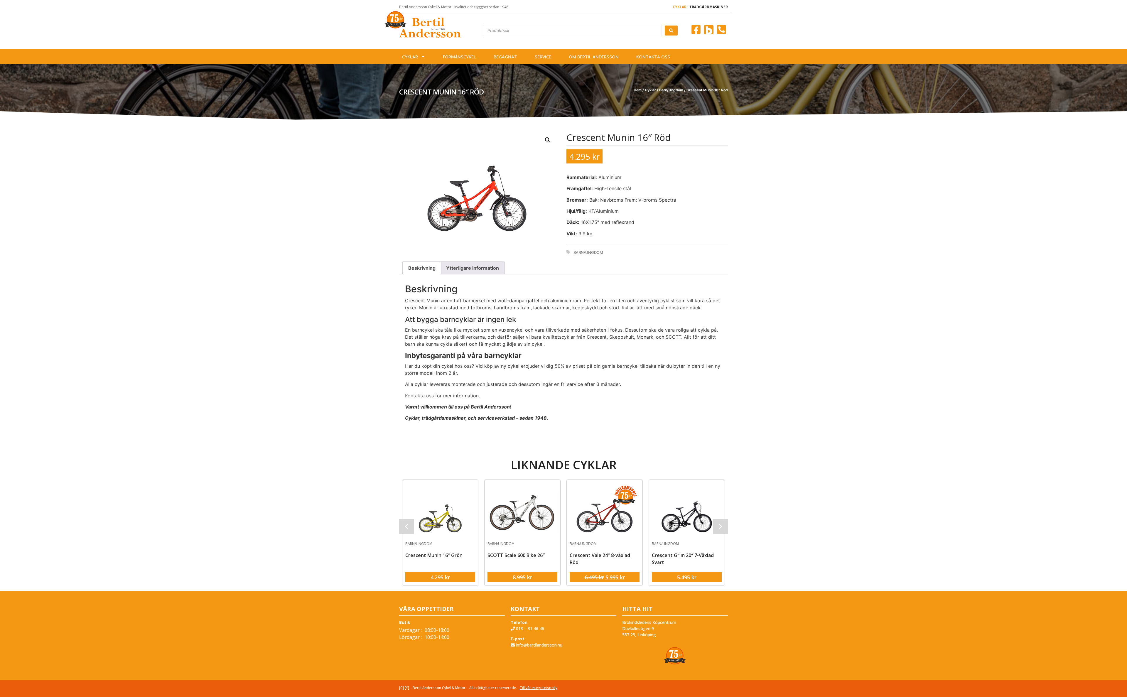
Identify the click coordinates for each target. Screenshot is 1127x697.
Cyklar (679, 6)
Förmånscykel (459, 57)
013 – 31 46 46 (529, 628)
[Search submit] (671, 31)
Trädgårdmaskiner (708, 6)
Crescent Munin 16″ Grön (434, 555)
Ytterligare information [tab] (472, 268)
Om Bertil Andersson (594, 57)
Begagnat (505, 57)
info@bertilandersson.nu (538, 645)
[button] (547, 140)
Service (543, 57)
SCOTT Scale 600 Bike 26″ (516, 555)
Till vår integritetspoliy (538, 687)
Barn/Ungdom (671, 90)
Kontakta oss (653, 57)
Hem (638, 90)
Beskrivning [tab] (422, 268)
